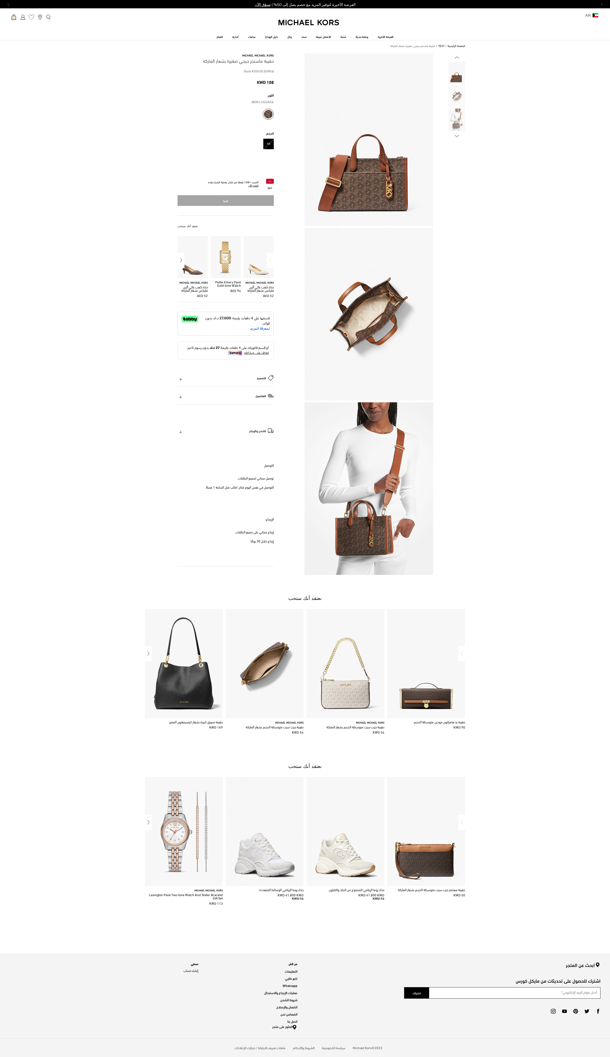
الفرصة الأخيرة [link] (385, 36)
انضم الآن (253, 185)
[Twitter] (587, 1011)
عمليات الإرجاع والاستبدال (280, 993)
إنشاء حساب (190, 971)
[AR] (595, 16)
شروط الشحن (288, 1000)
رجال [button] (289, 36)
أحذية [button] (235, 36)
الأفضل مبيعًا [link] (323, 36)
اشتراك (417, 993)
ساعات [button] (252, 36)
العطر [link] (220, 36)
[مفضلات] (31, 17)
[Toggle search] (48, 17)
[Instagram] (553, 1011)
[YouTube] (564, 1011)
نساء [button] (303, 36)
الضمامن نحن (288, 1014)
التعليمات (291, 971)
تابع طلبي (291, 978)
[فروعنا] (40, 17)
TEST (441, 46)
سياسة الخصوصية (333, 1048)
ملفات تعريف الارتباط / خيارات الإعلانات (259, 1048)
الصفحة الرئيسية (456, 46)
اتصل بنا (292, 1021)
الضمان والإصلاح (286, 1007)
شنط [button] (343, 36)
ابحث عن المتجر (580, 965)
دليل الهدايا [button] (271, 36)
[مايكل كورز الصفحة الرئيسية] (309, 25)
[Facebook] (598, 1011)
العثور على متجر (282, 1026)
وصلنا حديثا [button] (362, 36)
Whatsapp (290, 985)
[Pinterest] (575, 1011)
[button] (270, 260)
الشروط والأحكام (304, 1048)
